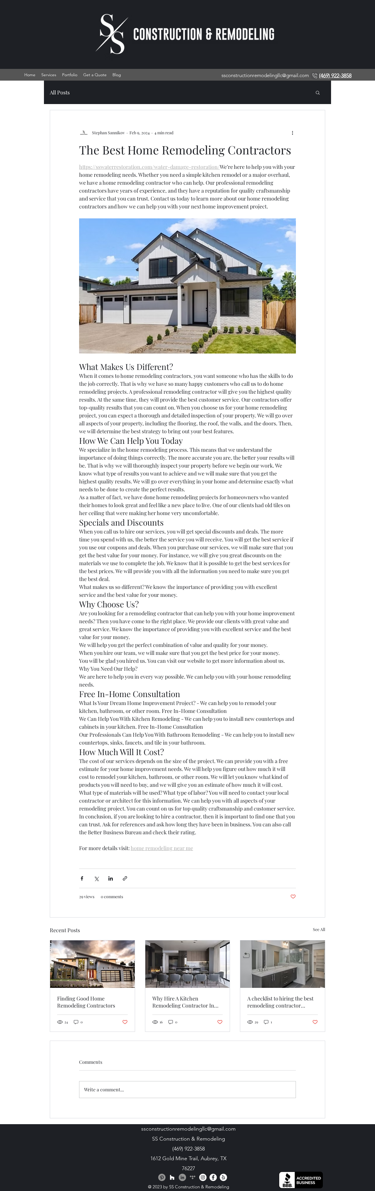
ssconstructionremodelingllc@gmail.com (265, 75)
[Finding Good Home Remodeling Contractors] (92, 964)
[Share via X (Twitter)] (96, 878)
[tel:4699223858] (315, 75)
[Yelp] (223, 1177)
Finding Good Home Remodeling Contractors (86, 1002)
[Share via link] (125, 878)
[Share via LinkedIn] (110, 878)
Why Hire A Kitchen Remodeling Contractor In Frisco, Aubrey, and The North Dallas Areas (187, 1002)
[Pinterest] (162, 1177)
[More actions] (292, 132)
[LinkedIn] (182, 1177)
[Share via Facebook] (82, 878)
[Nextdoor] (192, 1177)
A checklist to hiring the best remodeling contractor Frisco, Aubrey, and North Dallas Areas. (280, 1002)
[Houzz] (172, 1177)
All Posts (60, 92)
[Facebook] (213, 1177)
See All (319, 929)
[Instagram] (203, 1177)
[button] (318, 92)
